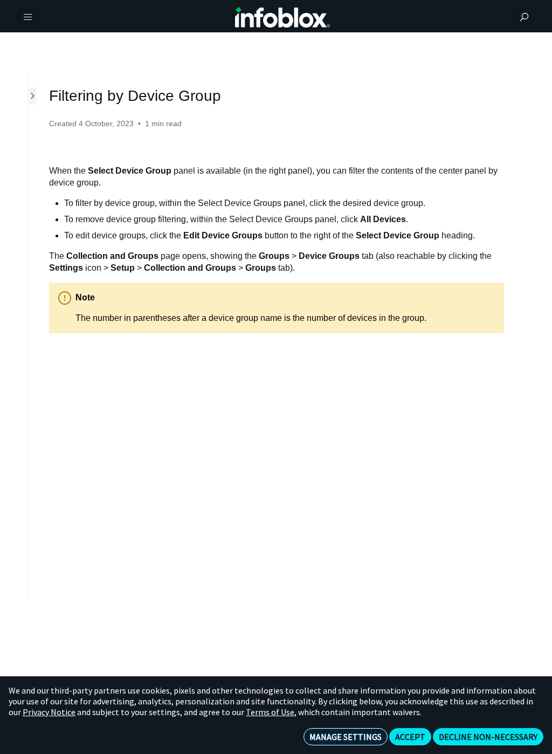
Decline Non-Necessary (488, 736)
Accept (410, 736)
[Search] (524, 17)
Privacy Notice (49, 712)
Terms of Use (270, 712)
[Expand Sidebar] (32, 334)
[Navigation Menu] (28, 17)
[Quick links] (282, 17)
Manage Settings (345, 736)
